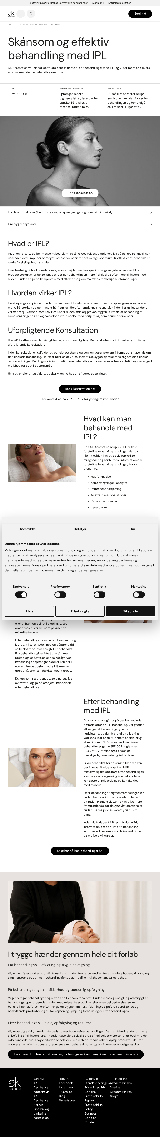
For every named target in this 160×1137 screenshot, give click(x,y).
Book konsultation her (80, 389)
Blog (62, 1096)
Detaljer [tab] (80, 529)
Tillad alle (130, 611)
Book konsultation (80, 193)
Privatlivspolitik (95, 1087)
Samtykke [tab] (28, 529)
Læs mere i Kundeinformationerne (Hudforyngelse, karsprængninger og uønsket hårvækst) (76, 1054)
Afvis (29, 611)
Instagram (66, 1087)
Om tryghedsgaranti (22, 224)
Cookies (90, 1092)
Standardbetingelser (98, 1083)
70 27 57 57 (75, 399)
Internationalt (120, 1079)
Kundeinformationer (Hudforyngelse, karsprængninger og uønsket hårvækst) (60, 212)
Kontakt (39, 1079)
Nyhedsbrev (67, 1100)
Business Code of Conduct (91, 1118)
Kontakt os (41, 1118)
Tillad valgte (80, 611)
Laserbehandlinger (39, 25)
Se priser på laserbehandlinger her (80, 851)
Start (10, 25)
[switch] (60, 594)
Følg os (64, 1079)
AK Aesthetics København (41, 1087)
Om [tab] (132, 529)
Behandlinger (21, 25)
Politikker (91, 1079)
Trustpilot (65, 1092)
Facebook (66, 1083)
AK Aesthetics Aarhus (41, 1100)
